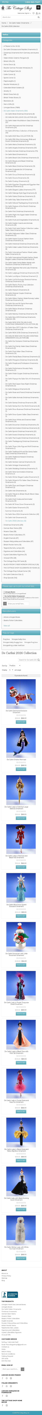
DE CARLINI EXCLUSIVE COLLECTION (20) (21, 117)
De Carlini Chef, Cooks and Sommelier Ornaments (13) (18, 500)
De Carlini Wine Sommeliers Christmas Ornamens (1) (19, 473)
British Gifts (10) (9, 61)
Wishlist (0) (33, 13)
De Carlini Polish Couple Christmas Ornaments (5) (21, 374)
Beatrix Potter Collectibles (13, 620)
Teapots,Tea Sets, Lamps (10, 1328)
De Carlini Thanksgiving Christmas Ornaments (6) (21, 442)
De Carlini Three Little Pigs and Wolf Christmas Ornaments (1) (22, 447)
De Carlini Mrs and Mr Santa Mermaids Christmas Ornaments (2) (19, 304)
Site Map (5, 2)
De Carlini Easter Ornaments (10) (17, 508)
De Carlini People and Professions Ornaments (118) (21, 364)
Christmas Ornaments (9, 1311)
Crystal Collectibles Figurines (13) (15, 555)
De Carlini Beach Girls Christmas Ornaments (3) (22, 158)
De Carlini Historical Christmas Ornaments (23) (21, 244)
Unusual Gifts (6, 1335)
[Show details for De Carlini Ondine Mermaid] (21, 743)
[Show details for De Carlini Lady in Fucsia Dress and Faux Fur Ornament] (21, 1084)
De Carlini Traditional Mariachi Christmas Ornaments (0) (19, 458)
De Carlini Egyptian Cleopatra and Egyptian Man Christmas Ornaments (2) (22, 185)
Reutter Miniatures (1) (11, 84)
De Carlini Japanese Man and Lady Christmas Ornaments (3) (21, 269)
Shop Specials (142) (10, 578)
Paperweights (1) (10, 81)
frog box (6, 639)
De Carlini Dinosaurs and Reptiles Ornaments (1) (21, 49)
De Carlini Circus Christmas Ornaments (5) (20, 175)
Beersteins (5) (8, 101)
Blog (3, 1280)
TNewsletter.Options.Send (5, 604)
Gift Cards (5, 1358)
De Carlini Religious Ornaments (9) (17, 389)
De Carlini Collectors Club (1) (13, 574)
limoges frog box (31, 642)
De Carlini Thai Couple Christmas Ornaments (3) (22, 438)
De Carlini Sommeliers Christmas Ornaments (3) (22, 428)
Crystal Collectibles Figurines (11, 1332)
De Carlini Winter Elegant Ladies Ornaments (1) (22, 477)
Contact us (5, 1347)
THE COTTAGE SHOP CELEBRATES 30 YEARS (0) (21, 568)
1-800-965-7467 (32, 2)
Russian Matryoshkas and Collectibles (15, 1323)
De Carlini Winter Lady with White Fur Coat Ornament (16, 1248)
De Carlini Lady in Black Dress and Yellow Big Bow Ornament (16, 1150)
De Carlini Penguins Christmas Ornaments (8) (21, 360)
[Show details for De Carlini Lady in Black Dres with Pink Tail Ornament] (21, 1035)
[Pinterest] (7, 1378)
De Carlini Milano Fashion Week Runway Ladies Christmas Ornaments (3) (22, 299)
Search (38, 17)
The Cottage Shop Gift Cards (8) (15, 561)
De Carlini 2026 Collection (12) (15, 521)
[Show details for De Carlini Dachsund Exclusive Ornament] (21, 694)
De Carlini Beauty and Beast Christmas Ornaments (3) (19, 162)
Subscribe (22, 1369)
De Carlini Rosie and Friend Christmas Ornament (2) (22, 393)
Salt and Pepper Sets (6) (12, 71)
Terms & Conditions (8, 1354)
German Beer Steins (9, 1314)
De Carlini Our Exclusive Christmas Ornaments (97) (21, 342)
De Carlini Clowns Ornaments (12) (17, 178)
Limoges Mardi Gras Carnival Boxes (14, 1304)
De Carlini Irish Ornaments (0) (15, 517)
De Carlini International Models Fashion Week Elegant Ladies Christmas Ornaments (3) (21, 258)
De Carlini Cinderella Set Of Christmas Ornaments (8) (18, 170)
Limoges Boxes (7, 1307)
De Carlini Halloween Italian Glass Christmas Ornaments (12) (20, 234)
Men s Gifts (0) (9, 104)
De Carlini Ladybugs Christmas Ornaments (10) (22, 273)
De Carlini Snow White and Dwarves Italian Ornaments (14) (20, 420)
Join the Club (6, 1361)
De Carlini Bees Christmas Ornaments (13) (20, 166)
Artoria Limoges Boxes (12, 617)
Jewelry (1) (7, 91)
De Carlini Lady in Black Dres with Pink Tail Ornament (16, 1052)
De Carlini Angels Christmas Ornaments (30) (21, 148)
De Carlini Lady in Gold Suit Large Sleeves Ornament (16, 808)
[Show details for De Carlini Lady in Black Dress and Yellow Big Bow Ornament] (21, 1132)
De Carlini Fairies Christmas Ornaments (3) (20, 196)
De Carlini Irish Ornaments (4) (15, 491)
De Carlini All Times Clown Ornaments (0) (20, 504)
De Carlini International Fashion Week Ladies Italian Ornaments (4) (21, 253)
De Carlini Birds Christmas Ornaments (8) (20, 114)
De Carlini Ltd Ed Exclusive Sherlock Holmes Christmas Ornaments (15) (21, 280)
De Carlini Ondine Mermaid (16, 760)
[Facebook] (2, 1378)
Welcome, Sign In (23, 13)
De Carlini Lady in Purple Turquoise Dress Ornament (16, 1003)
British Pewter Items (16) (12, 545)
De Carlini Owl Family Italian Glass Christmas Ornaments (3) (21, 347)
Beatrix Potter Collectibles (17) (14, 535)
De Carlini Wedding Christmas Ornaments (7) (21, 469)
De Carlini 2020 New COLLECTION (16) (19, 136)
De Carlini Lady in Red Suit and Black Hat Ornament (16, 857)
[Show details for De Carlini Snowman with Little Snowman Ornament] (21, 937)
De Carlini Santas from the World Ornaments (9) (22, 406)
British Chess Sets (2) (11, 94)
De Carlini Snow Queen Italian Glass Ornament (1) (21, 415)
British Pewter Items (9, 1325)
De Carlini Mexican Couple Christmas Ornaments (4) (18, 294)
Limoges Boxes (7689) (12, 107)
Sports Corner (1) (9, 78)
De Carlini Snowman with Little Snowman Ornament (16, 954)
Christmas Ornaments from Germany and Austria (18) (21, 54)
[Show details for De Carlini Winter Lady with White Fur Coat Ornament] (21, 1230)
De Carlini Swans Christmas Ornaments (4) (20, 435)
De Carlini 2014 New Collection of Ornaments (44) (21, 132)
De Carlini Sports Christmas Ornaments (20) (20, 431)
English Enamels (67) (11, 538)
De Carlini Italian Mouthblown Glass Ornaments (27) (22, 121)
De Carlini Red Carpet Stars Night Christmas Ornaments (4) (21, 385)
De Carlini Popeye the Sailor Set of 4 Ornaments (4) (22, 380)
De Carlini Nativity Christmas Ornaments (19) (21, 314)
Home (4, 23)
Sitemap (4, 1278)
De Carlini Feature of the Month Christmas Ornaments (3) (20, 207)
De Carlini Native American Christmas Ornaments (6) (18, 310)
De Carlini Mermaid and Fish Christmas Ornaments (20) (19, 126)
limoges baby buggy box (12, 642)
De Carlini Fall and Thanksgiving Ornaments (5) (21, 203)
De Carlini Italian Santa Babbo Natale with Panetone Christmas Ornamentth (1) (20, 263)
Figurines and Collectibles (10, 1330)
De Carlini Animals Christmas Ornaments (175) (21, 151)
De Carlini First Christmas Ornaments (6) (19, 211)
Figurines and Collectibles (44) (14, 551)
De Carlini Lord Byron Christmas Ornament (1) (21, 276)
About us (5, 1273)
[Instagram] (11, 1378)
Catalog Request (7, 1356)
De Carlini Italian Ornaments (11, 1309)
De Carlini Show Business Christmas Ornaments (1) (22, 410)
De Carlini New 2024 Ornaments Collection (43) (22, 514)
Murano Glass (6, 1316)
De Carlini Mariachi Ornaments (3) (17, 290)
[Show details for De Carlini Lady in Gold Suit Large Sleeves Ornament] (21, 790)
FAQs (3, 1349)
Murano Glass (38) (10, 531)
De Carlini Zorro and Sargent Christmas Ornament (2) (19, 486)
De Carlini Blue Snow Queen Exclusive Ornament (16, 905)
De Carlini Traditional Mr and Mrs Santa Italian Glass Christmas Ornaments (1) (21, 452)
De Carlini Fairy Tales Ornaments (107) (18, 200)
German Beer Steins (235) (13, 528)
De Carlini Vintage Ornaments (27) (17, 465)
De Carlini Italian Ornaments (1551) (16, 111)
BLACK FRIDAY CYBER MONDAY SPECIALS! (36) (21, 564)
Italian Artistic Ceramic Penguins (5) (16, 58)
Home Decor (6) (9, 64)
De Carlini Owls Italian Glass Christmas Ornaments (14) (18, 352)
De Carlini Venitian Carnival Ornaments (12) (20, 462)
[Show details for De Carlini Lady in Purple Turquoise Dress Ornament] (21, 986)
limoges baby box (19, 639)
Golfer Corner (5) (9, 74)
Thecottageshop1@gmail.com (16, 1344)
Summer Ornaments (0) (14, 511)
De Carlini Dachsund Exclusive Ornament (16, 711)
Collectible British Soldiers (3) (14, 88)
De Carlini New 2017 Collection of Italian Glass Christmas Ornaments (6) (21, 328)
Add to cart (21, 722)
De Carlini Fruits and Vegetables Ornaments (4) (22, 220)
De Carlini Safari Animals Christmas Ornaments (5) (22, 398)
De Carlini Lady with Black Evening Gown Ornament (16, 1199)
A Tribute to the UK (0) (12, 46)
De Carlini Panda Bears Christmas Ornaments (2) (22, 357)
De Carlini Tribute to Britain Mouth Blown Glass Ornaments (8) (22, 495)
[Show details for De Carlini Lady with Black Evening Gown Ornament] (21, 1181)
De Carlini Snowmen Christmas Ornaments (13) (22, 425)
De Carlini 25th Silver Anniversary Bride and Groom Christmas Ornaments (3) (20, 140)
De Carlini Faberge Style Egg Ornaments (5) (21, 193)
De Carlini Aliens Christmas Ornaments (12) (20, 144)
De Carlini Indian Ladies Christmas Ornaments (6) (21, 248)
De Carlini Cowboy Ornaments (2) (17, 181)
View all (7, 626)
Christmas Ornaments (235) (13, 525)
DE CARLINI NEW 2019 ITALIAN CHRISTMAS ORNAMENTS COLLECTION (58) (21, 337)
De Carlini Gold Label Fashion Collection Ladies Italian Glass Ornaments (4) (21, 229)
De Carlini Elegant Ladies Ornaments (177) (20, 190)
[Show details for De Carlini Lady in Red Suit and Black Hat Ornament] (21, 839)
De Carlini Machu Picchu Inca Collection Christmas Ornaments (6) (19, 286)
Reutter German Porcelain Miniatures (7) (18, 68)
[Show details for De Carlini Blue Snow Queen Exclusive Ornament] (21, 888)
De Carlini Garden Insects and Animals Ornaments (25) (18, 224)
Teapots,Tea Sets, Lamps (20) (14, 548)
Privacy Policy (6, 1276)
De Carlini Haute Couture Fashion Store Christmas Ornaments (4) (19, 239)
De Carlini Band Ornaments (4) (16, 154)
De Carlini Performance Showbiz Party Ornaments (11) (19, 369)
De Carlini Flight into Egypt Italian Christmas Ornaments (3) (21, 216)
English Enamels (7, 1321)
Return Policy (6, 1351)
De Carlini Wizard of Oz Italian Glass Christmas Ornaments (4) (21, 481)
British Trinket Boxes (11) (12, 98)
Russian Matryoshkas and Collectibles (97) (18, 541)
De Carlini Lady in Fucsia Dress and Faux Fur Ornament (16, 1101)
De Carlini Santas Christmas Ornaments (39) (20, 403)
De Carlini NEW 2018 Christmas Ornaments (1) (21, 333)
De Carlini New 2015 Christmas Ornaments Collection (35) (20, 318)
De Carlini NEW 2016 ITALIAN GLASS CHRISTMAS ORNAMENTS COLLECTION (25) (21, 323)
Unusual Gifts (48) (10, 558)
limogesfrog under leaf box (13, 645)
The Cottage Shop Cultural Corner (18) (17, 571)
